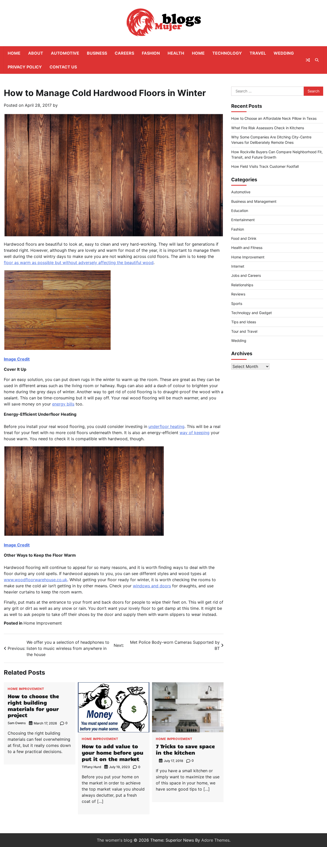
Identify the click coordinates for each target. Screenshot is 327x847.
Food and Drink (243, 238)
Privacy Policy (25, 66)
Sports (236, 303)
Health (176, 53)
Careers (124, 53)
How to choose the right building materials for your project (33, 705)
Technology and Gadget (251, 313)
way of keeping (194, 432)
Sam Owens (17, 723)
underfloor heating (166, 426)
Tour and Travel (244, 331)
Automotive (65, 53)
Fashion (151, 53)
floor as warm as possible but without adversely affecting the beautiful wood (79, 262)
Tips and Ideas (243, 322)
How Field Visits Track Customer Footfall (265, 166)
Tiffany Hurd (91, 767)
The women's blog (114, 840)
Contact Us (63, 66)
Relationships (242, 285)
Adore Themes (215, 840)
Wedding (284, 53)
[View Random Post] (308, 60)
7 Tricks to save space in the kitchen (185, 749)
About (35, 53)
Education (239, 210)
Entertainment (243, 220)
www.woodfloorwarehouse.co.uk (35, 579)
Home (14, 53)
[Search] (317, 60)
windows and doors (152, 585)
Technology (227, 53)
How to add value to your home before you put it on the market (112, 752)
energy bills (63, 404)
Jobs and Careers (246, 275)
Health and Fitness (246, 247)
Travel (258, 53)
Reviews (238, 294)
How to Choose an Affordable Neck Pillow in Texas (274, 118)
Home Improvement (43, 623)
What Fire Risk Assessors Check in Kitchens (267, 128)
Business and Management (253, 201)
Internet (237, 266)
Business (97, 53)
